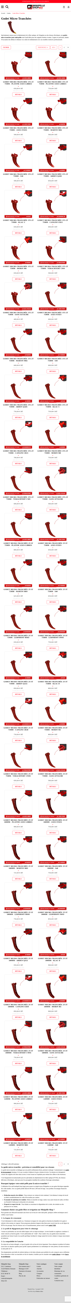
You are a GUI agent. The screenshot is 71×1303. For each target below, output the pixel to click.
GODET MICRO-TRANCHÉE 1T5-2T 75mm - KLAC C (18, 221)
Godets (39, 1266)
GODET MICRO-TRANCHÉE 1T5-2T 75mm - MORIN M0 (18, 267)
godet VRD (52, 1225)
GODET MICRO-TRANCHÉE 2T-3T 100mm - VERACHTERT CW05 (18, 1052)
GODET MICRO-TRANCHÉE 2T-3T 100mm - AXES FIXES (52, 821)
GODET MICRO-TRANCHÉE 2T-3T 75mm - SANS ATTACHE (52, 775)
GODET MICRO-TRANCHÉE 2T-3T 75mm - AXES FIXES (52, 544)
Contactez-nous (58, 1280)
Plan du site (22, 1276)
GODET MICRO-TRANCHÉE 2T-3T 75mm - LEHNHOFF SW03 (52, 637)
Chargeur (39, 1273)
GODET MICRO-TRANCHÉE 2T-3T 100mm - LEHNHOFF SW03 (52, 913)
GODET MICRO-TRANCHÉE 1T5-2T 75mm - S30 (18, 175)
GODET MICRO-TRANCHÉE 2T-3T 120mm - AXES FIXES (52, 1098)
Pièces (38, 1276)
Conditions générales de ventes (61, 1277)
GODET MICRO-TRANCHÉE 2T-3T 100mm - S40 (52, 867)
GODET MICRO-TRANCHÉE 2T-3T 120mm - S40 (52, 1144)
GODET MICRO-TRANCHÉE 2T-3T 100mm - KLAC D (52, 959)
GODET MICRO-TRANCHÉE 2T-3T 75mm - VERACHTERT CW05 (18, 775)
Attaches (39, 1268)
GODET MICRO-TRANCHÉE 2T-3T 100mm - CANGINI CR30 (18, 1006)
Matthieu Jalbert (39, 1291)
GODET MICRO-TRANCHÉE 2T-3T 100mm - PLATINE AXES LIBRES (18, 821)
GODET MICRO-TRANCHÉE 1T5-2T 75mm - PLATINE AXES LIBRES (18, 83)
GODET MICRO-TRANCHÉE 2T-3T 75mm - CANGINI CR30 (18, 729)
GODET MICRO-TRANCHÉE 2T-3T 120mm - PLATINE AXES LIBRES (18, 1098)
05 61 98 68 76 (5, 1273)
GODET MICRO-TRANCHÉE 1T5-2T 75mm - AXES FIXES (18, 129)
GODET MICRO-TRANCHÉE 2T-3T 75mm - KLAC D (52, 683)
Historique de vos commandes (59, 1272)
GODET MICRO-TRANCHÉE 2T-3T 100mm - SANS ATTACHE (52, 1052)
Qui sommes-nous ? (24, 1266)
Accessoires (40, 1271)
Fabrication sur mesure (43, 1278)
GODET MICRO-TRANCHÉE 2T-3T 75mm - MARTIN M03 (18, 590)
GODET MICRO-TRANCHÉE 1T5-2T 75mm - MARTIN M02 (52, 129)
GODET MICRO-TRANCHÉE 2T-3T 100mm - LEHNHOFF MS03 (18, 913)
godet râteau (56, 1254)
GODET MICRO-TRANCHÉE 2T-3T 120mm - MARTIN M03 (18, 1144)
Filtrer (6, 47)
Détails (18, 94)
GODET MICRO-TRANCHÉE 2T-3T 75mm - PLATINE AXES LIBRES (18, 544)
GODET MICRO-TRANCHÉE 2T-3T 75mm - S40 (52, 590)
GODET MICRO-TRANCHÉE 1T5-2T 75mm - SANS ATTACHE (18, 314)
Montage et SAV (24, 1268)
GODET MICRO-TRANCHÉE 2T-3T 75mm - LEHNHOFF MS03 (18, 637)
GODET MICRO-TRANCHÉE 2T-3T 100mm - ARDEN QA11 (18, 959)
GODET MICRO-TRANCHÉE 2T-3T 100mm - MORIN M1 (52, 1006)
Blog (20, 1273)
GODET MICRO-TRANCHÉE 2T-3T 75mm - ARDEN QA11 (18, 683)
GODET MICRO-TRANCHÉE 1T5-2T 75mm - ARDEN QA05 (52, 175)
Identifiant (57, 1268)
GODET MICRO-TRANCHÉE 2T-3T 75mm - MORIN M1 (52, 729)
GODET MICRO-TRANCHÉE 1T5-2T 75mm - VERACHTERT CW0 (52, 267)
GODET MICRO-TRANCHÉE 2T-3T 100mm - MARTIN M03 (18, 867)
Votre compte (58, 1266)
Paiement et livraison (25, 1271)
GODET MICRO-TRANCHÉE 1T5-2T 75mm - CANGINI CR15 (52, 221)
